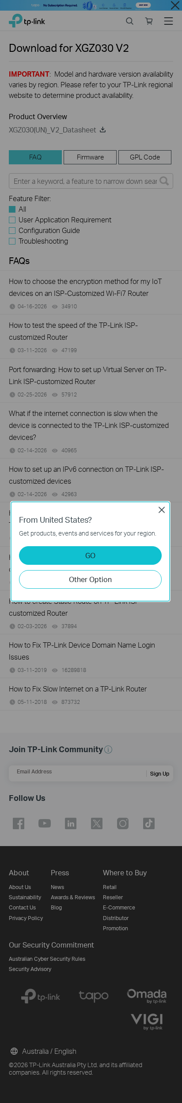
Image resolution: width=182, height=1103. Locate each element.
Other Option (90, 579)
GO (90, 555)
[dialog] (91, 551)
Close (161, 509)
